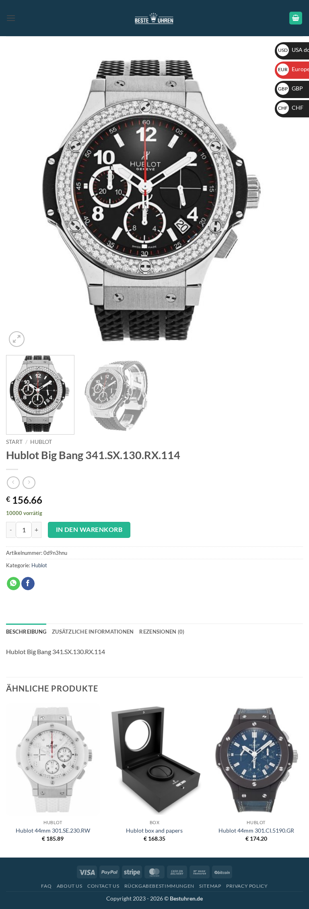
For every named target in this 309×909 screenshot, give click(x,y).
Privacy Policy (247, 886)
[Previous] (22, 200)
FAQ (46, 886)
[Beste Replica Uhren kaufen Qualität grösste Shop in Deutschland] (155, 18)
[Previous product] (29, 482)
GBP (290, 88)
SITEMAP (210, 886)
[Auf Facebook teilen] (28, 584)
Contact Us (103, 886)
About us (69, 886)
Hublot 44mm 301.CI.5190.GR (256, 830)
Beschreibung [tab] (26, 631)
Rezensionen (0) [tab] (161, 631)
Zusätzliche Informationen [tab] (93, 631)
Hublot (41, 442)
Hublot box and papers (154, 830)
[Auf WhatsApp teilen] (13, 584)
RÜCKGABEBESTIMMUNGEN (159, 886)
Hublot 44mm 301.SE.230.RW (53, 830)
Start (14, 442)
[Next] (287, 200)
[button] (11, 18)
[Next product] (13, 482)
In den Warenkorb (89, 529)
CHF (290, 107)
